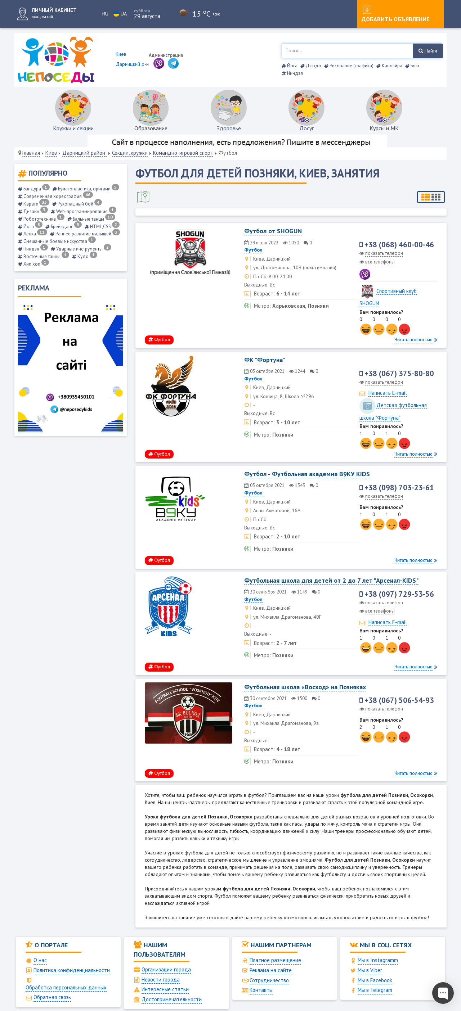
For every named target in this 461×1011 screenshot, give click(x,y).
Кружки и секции (73, 128)
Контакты (261, 990)
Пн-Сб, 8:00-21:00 (272, 276)
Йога (291, 66)
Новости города (161, 979)
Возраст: (264, 293)
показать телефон (384, 253)
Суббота (142, 10)
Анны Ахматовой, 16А (276, 510)
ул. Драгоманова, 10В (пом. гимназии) (294, 267)
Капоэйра (391, 66)
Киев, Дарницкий (272, 259)
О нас (40, 960)
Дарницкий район (84, 152)
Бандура (34, 189)
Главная (31, 152)
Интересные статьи (165, 989)
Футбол (253, 250)
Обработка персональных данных (66, 987)
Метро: (262, 305)
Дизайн (33, 211)
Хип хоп (34, 264)
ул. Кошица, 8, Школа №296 (283, 396)
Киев (51, 152)
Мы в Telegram (375, 990)
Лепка (33, 234)
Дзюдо (313, 66)
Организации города (166, 969)
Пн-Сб (260, 519)
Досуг (306, 128)
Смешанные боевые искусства (57, 241)
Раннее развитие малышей (85, 234)
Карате (34, 204)
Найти (430, 51)
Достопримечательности (172, 999)
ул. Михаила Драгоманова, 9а (286, 723)
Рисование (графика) (350, 66)
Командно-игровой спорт (183, 152)
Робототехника (42, 219)
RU (105, 13)
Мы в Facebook (375, 980)
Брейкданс (64, 227)
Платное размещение (275, 960)
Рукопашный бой (78, 204)
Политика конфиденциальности (71, 970)
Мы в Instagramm (378, 960)
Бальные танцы (92, 219)
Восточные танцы (44, 256)
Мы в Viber (370, 970)
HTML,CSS (103, 227)
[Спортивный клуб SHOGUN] (367, 291)
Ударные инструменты (82, 249)
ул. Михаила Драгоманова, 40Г (287, 617)
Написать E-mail (387, 392)
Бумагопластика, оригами (87, 189)
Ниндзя (294, 73)
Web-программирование (84, 211)
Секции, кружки (130, 152)
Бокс (414, 66)
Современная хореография (56, 196)
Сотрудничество (269, 980)
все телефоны (380, 262)
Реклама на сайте (271, 970)
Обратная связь (52, 997)
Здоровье (229, 128)
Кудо (85, 256)
